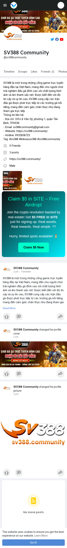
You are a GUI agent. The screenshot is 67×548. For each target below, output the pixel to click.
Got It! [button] (33, 542)
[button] (61, 5)
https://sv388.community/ (25, 159)
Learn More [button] (41, 535)
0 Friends (15, 145)
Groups (22, 71)
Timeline (9, 71)
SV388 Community (26, 268)
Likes (34, 71)
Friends (47, 71)
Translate (26, 271)
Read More (9, 308)
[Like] (33, 317)
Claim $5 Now (33, 247)
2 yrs (15, 271)
